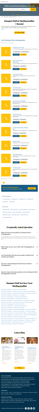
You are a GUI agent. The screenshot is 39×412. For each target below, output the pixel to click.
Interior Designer (26, 400)
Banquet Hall (6, 16)
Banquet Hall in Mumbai (14, 209)
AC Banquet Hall (16, 66)
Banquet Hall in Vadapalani (6, 289)
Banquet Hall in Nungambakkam (7, 296)
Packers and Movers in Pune (6, 379)
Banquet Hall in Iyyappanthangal (19, 316)
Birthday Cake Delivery (5, 385)
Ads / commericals (24, 392)
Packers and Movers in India (6, 377)
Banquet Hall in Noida (26, 212)
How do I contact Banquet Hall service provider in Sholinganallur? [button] (16, 264)
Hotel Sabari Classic (18, 74)
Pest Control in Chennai (25, 382)
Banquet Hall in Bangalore (23, 209)
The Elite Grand (16, 167)
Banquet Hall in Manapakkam (18, 323)
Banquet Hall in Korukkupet (29, 300)
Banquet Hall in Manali (19, 318)
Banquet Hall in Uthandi (17, 291)
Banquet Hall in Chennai (12, 16)
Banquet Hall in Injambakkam (6, 320)
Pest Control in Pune (16, 382)
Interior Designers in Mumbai (17, 384)
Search (33, 9)
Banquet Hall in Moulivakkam (6, 311)
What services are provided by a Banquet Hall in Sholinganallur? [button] (16, 233)
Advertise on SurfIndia (32, 392)
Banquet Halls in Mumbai (6, 387)
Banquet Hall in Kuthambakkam (7, 300)
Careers (6, 392)
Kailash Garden (16, 141)
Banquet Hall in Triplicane (30, 320)
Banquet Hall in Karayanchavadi (20, 305)
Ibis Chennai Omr (17, 87)
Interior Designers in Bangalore (29, 384)
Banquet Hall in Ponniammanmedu (19, 289)
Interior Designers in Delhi (6, 384)
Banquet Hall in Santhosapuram (21, 296)
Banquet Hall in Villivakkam (31, 309)
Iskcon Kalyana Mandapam (19, 101)
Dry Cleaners (7, 402)
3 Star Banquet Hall (16, 79)
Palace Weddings (23, 66)
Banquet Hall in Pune (32, 209)
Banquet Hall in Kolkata (24, 214)
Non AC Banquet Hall (16, 51)
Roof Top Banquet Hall (25, 51)
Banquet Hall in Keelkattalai (19, 309)
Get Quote (23, 54)
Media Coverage (17, 392)
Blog (19, 402)
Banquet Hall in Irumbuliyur (6, 316)
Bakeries (2, 402)
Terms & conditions (5, 394)
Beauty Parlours (33, 400)
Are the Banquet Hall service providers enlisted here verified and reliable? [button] (17, 256)
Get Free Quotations (19, 32)
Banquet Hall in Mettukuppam (29, 291)
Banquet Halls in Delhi (25, 385)
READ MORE (4, 363)
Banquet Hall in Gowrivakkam (19, 311)
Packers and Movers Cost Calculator (19, 379)
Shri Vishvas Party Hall (18, 47)
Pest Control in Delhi (31, 379)
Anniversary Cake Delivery (16, 385)
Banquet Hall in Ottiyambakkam (30, 314)
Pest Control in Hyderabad (6, 382)
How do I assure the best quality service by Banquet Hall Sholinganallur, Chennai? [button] (18, 273)
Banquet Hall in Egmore (30, 311)
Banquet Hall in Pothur (18, 300)
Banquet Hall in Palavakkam (6, 323)
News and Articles (14, 402)
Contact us (11, 392)
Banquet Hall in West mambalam (7, 318)
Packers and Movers (5, 400)
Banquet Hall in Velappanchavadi (7, 314)
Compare (18, 14)
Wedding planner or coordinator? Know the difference (19, 347)
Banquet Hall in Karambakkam (7, 309)
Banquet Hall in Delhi (6, 209)
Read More (3, 29)
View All (19, 367)
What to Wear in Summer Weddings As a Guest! (6, 347)
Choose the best (25, 14)
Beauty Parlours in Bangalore (18, 377)
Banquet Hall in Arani (19, 314)
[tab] (19, 237)
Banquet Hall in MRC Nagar (6, 302)
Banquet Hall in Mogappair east (7, 305)
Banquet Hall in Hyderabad (7, 212)
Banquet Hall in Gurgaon (7, 214)
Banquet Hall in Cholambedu (19, 293)
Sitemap (22, 402)
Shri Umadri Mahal (17, 154)
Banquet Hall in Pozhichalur (6, 291)
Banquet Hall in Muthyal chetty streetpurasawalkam (23, 302)
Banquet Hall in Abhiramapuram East (8, 298)
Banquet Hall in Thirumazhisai (7, 307)
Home (2, 16)
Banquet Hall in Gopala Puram (7, 293)
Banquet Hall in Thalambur (19, 307)
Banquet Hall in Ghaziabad (7, 217)
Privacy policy (11, 394)
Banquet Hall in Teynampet (31, 293)
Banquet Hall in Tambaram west (31, 318)
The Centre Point (17, 114)
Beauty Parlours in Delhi (28, 377)
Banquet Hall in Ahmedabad (16, 212)
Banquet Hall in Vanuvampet (22, 298)
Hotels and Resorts (18, 400)
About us (3, 392)
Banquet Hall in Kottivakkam (19, 320)
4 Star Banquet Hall (24, 79)
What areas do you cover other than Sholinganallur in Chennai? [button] (17, 247)
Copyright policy (18, 394)
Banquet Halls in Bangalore (16, 387)
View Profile (16, 54)
